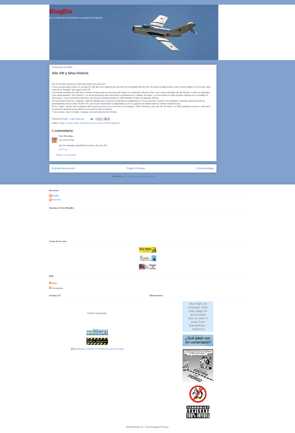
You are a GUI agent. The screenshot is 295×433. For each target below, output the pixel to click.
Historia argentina (112, 123)
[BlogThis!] (99, 118)
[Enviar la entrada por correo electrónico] (91, 119)
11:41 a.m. (63, 149)
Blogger (165, 427)
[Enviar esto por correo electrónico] (96, 118)
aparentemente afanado (109, 106)
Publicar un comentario (66, 155)
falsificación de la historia (91, 123)
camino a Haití (72, 123)
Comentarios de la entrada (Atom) (139, 176)
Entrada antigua (205, 168)
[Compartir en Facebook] (105, 118)
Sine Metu (63, 136)
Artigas (62, 123)
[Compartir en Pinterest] (108, 118)
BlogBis (60, 11)
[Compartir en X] (102, 118)
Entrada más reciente (63, 168)
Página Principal (136, 168)
